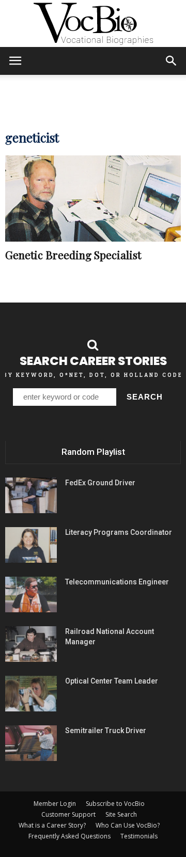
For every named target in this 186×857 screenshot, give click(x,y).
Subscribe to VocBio (115, 803)
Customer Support (68, 814)
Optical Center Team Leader (111, 681)
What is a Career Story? (52, 825)
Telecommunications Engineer (117, 582)
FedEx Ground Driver (100, 483)
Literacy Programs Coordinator (118, 532)
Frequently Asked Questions (69, 836)
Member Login (55, 803)
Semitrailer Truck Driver (105, 730)
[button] (171, 61)
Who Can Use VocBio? (128, 825)
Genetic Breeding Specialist (73, 254)
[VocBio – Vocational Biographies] (93, 24)
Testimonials (139, 836)
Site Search (121, 814)
